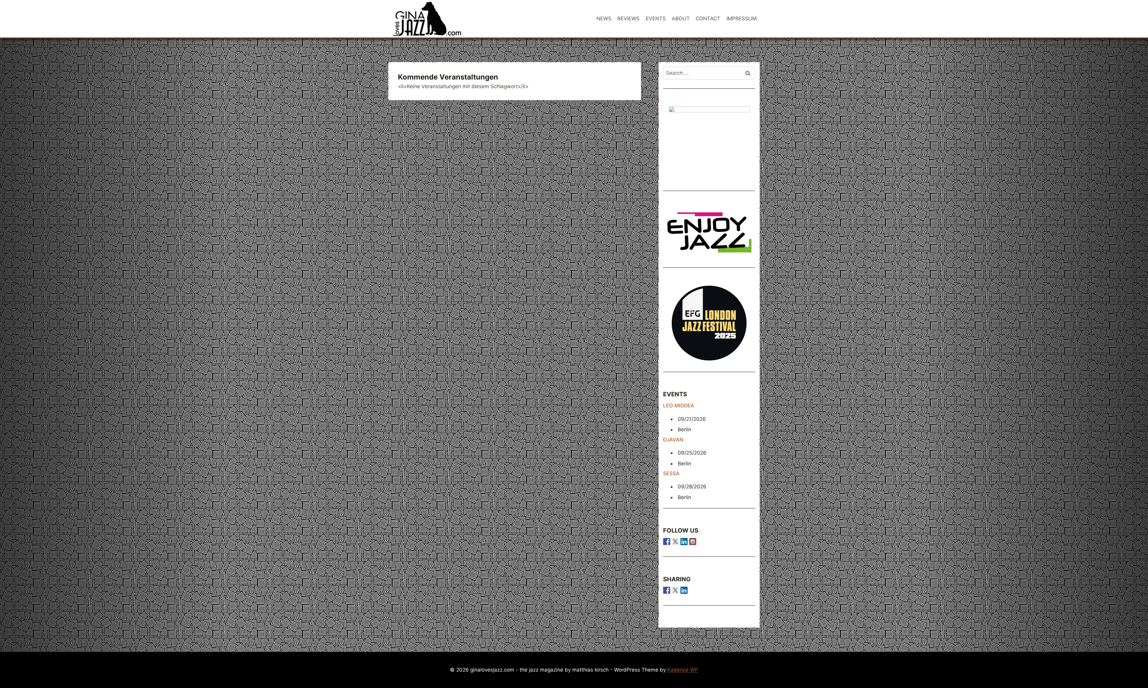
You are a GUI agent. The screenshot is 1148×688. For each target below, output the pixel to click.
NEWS (603, 19)
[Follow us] (666, 541)
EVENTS (656, 19)
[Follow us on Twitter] (675, 541)
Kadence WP (682, 670)
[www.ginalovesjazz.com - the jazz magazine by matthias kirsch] (666, 590)
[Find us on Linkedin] (684, 541)
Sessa (671, 473)
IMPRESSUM (741, 19)
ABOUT (681, 19)
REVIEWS (628, 19)
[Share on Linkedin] (684, 590)
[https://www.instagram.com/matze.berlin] (692, 541)
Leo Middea (678, 406)
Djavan (673, 440)
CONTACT (708, 19)
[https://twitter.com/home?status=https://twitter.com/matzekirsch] (675, 590)
